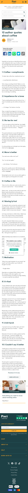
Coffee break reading (17, 6)
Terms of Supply (14, 470)
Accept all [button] (14, 249)
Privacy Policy (14, 472)
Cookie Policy (14, 475)
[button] (14, 253)
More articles (14, 377)
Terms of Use (14, 467)
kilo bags (8, 171)
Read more (17, 246)
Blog (9, 6)
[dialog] (14, 246)
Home (5, 6)
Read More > (5, 400)
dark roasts (11, 147)
